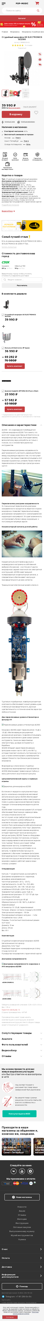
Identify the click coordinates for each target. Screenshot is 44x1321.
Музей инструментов (22, 1235)
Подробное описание (10, 205)
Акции (22, 1211)
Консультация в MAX (19, 1113)
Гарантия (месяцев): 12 (11, 1010)
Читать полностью (9, 247)
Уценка (22, 1239)
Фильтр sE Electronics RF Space (17, 348)
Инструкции (22, 1223)
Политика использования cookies (25, 1312)
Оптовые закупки (22, 1227)
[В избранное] (36, 114)
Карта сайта (6, 1300)
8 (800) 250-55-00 (25, 1293)
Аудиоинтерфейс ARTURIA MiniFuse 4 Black (21, 391)
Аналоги (7, 1038)
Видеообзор (9, 1050)
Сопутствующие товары (17, 1033)
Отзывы (6, 1056)
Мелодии (22, 1219)
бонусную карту (14, 108)
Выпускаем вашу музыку (21, 1231)
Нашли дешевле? (29, 107)
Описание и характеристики (19, 425)
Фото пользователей (15, 1044)
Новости (22, 1207)
